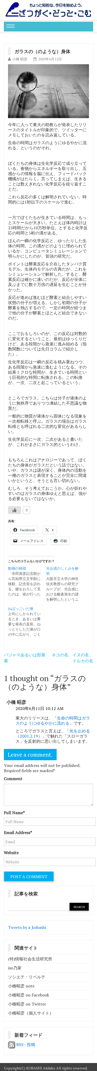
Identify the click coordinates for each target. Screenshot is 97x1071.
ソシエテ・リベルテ (26, 977)
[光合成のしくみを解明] (65, 584)
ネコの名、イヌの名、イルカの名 (72, 658)
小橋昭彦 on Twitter (27, 1004)
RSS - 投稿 (25, 1044)
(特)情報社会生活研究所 (30, 959)
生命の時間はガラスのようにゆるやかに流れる (53, 720)
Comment (13, 778)
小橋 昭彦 (19, 58)
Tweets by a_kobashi (27, 927)
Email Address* (18, 832)
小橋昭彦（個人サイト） (31, 1013)
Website (11, 852)
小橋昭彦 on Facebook (28, 995)
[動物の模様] (27, 581)
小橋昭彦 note (21, 986)
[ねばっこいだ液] (27, 621)
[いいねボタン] (14, 510)
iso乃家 (14, 968)
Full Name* (14, 812)
